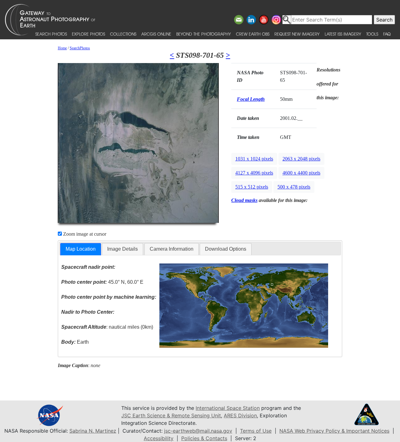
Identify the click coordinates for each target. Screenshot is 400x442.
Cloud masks (244, 200)
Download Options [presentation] (225, 249)
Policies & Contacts (204, 438)
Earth (75, 342)
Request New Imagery (297, 34)
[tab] (80, 249)
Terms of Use (256, 431)
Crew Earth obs (252, 34)
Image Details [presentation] (122, 249)
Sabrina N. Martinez (92, 431)
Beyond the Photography (203, 34)
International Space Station (228, 408)
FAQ (387, 34)
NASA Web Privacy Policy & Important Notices (334, 431)
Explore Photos (88, 34)
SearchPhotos (80, 48)
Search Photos (51, 34)
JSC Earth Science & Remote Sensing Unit (171, 415)
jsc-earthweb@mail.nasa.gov (198, 431)
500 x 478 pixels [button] (294, 186)
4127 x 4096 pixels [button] (254, 172)
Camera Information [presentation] (171, 249)
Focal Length (251, 99)
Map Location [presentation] (81, 249)
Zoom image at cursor (84, 234)
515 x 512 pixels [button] (251, 186)
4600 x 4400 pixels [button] (301, 172)
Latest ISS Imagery (343, 34)
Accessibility (158, 438)
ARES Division (240, 415)
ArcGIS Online (156, 34)
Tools (372, 34)
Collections (123, 34)
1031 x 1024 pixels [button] (254, 158)
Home (62, 48)
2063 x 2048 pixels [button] (301, 158)
